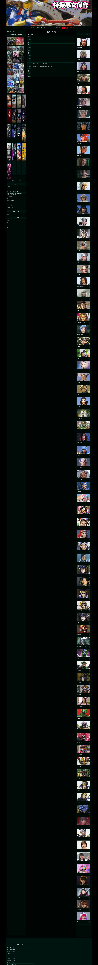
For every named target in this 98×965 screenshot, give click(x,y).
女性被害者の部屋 (10, 200)
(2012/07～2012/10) (11, 956)
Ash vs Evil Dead (19, 133)
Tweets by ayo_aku (11, 31)
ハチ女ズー (23, 138)
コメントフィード (10, 225)
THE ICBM (9, 202)
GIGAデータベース (41, 27)
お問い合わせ (9, 214)
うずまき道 (9, 198)
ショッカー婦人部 (10, 205)
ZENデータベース (31, 27)
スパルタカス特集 (9, 118)
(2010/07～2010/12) (11, 949)
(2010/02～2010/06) (11, 947)
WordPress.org (10, 227)
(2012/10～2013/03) (11, 958)
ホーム (23, 27)
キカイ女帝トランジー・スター (9, 152)
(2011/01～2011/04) (11, 951)
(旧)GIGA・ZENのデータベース (53, 27)
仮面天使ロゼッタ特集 (23, 117)
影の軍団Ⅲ (23, 157)
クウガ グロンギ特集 (24, 102)
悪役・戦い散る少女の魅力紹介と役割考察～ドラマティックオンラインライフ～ (16, 194)
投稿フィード (9, 222)
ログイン (8, 220)
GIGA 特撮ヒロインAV (11, 189)
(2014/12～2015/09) (11, 964)
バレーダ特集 (9, 104)
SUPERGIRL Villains (19, 156)
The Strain (14, 135)
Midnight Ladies (10, 196)
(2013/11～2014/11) (11, 962)
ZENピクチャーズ (10, 186)
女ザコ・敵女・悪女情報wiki (12, 191)
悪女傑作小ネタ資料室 (16, 180)
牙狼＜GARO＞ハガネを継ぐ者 (9, 172)
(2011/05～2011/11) (11, 953)
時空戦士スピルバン (9, 132)
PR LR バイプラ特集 (14, 118)
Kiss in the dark (10, 207)
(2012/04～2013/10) (11, 960)
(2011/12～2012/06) (11, 955)
